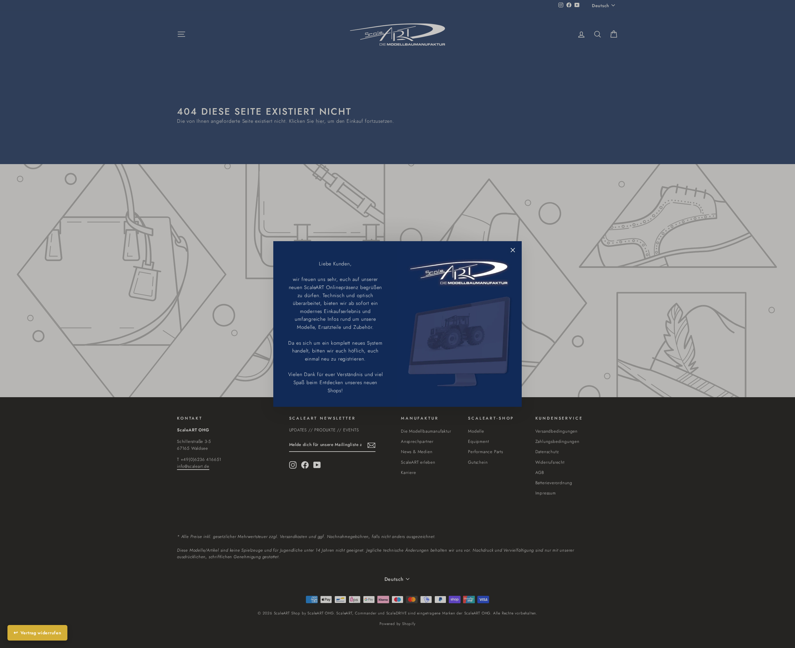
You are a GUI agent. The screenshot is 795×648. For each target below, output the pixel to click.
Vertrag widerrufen (40, 633)
